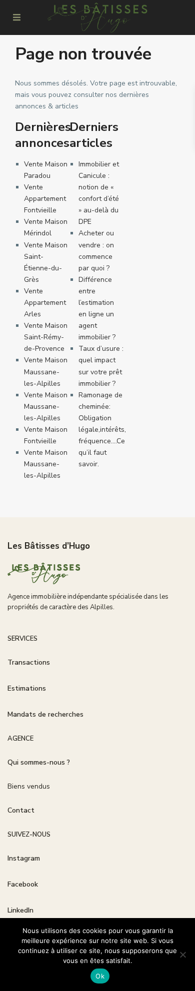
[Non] (183, 955)
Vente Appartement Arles (45, 302)
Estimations (27, 688)
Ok (100, 976)
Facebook (23, 884)
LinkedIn (21, 910)
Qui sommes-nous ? (39, 762)
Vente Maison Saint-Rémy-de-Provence (46, 337)
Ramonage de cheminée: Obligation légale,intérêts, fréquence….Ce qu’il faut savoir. (102, 429)
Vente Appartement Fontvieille (45, 198)
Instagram (24, 858)
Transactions (29, 662)
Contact (21, 810)
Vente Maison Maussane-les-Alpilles (46, 371)
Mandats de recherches (46, 714)
